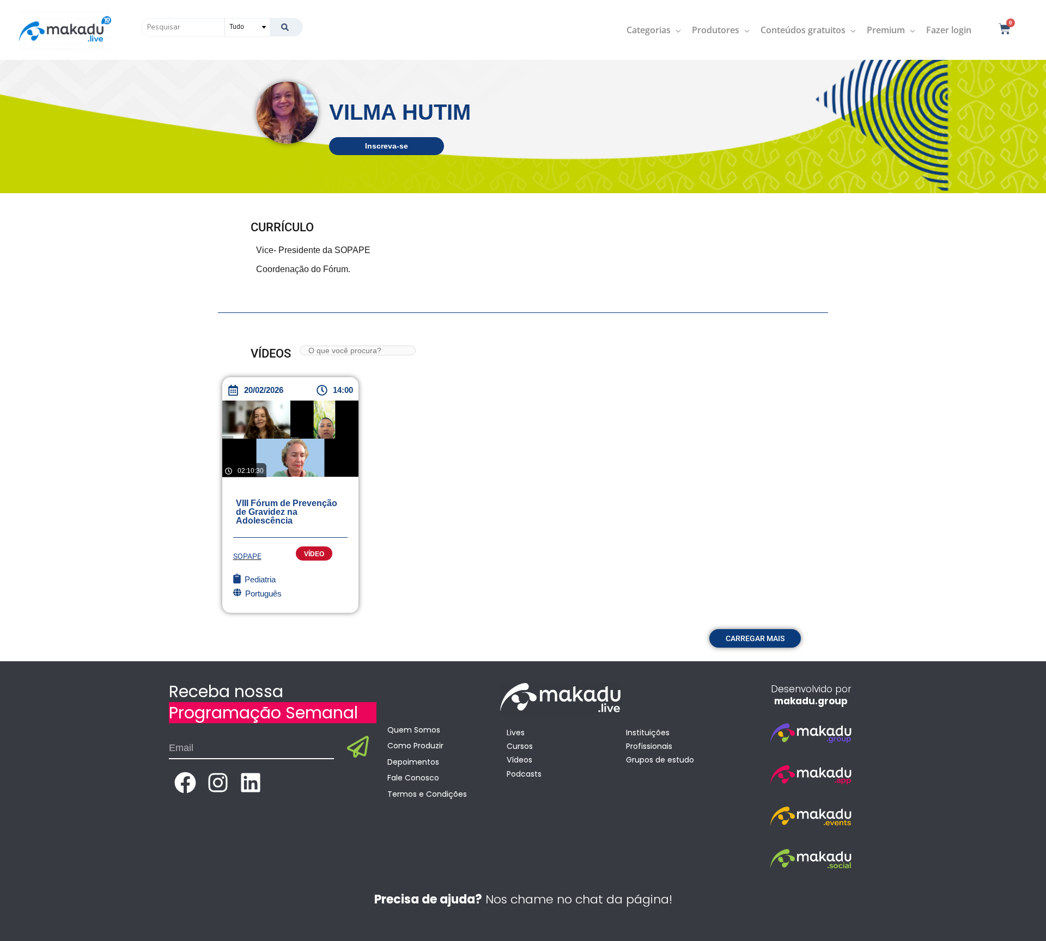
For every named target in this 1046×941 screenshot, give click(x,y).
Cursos (520, 746)
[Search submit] (286, 27)
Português (263, 593)
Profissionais (649, 746)
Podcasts (524, 773)
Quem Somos (413, 729)
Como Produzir (415, 745)
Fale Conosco (413, 777)
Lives (516, 732)
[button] (755, 638)
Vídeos (519, 759)
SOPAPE (247, 556)
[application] (676, 30)
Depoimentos (413, 762)
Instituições (648, 732)
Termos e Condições (427, 794)
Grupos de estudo (660, 759)
